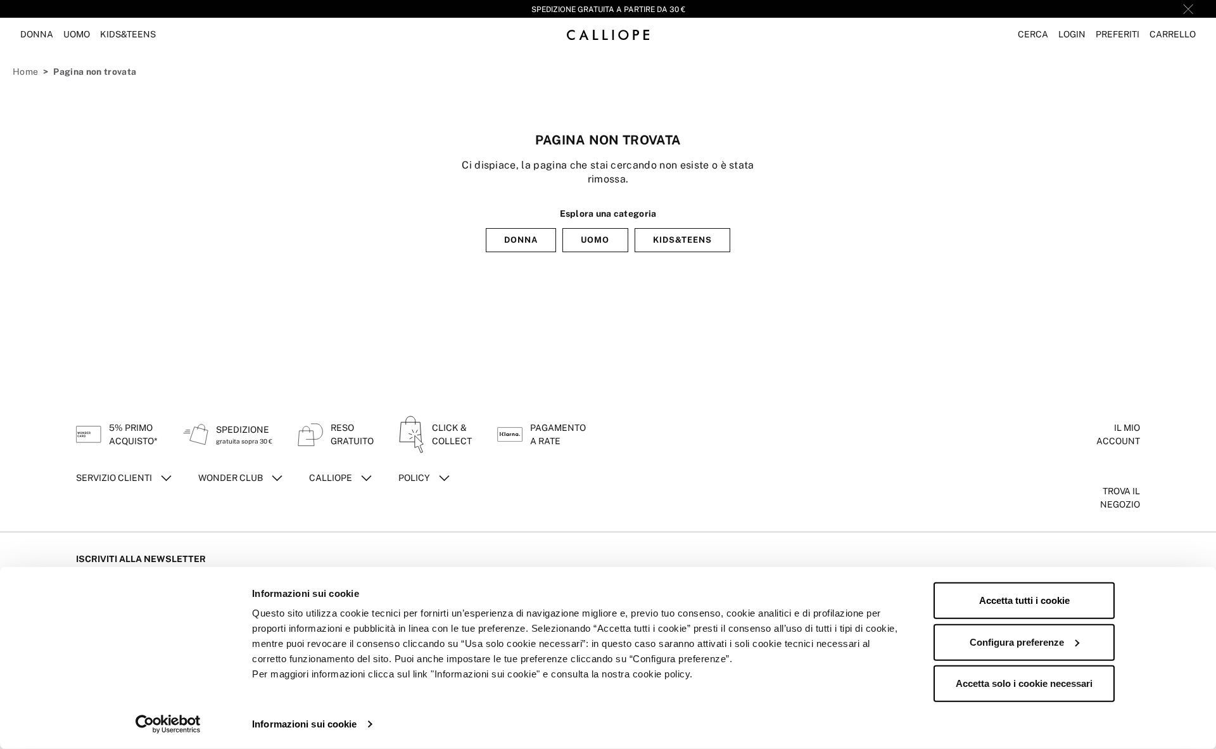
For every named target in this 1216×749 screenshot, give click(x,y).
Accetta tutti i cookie (1024, 600)
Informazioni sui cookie (304, 724)
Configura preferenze (1017, 641)
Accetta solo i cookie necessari (1024, 683)
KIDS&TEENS (682, 240)
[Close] (1188, 8)
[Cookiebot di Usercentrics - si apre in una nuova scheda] (168, 724)
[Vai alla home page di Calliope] (608, 34)
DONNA (521, 240)
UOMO (595, 240)
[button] (1033, 34)
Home (25, 72)
